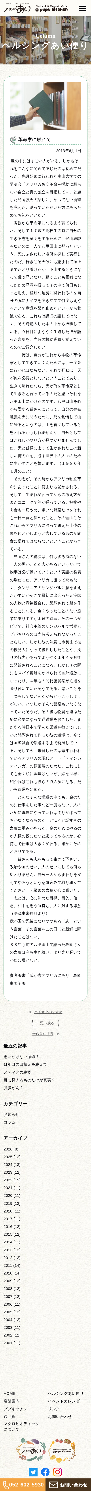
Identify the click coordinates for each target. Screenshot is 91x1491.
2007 (8, 1296)
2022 (8, 1180)
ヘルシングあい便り (66, 1393)
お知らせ (11, 1114)
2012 (8, 1258)
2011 (8, 1265)
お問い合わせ (60, 1416)
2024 (8, 1164)
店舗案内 (11, 1401)
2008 (8, 1288)
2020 (8, 1195)
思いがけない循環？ (21, 1056)
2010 (8, 1273)
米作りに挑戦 (42, 1034)
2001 (8, 1343)
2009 (8, 1281)
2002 (8, 1335)
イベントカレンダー (66, 1401)
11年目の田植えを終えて (25, 1064)
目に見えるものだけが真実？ (29, 1080)
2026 (8, 1149)
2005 (8, 1312)
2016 (8, 1226)
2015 (8, 1234)
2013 (8, 1250)
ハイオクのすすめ (48, 1012)
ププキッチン (15, 1409)
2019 (8, 1203)
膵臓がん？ (13, 1088)
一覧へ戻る (45, 1023)
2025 (8, 1157)
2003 (8, 1327)
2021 (8, 1188)
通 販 (9, 1416)
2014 (8, 1242)
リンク (54, 1409)
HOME (9, 1393)
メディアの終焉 (17, 1072)
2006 (8, 1304)
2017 (8, 1219)
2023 (8, 1172)
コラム (9, 1122)
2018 (8, 1211)
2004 (8, 1320)
